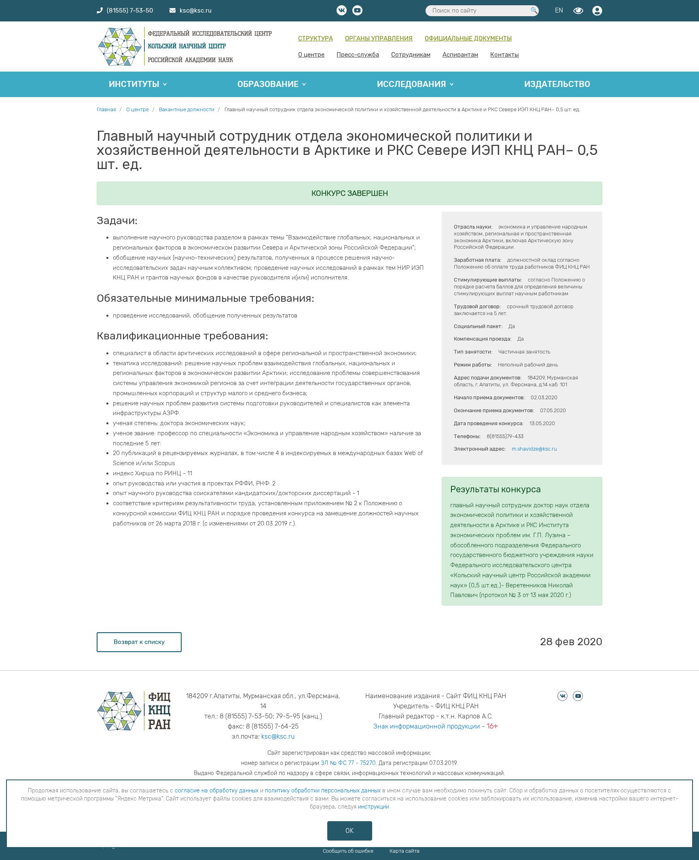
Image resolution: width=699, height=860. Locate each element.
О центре (311, 54)
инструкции (373, 806)
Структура (315, 38)
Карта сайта (404, 851)
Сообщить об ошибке (348, 851)
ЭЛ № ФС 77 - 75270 (348, 763)
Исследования (411, 84)
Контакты (504, 54)
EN (559, 10)
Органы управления (379, 38)
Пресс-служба (358, 54)
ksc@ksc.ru (277, 736)
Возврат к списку (139, 642)
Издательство (557, 84)
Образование (268, 84)
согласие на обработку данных (216, 790)
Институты (134, 84)
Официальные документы (468, 38)
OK (349, 831)
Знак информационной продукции (426, 726)
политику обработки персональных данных (323, 790)
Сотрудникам (410, 54)
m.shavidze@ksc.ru (534, 449)
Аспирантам (460, 54)
